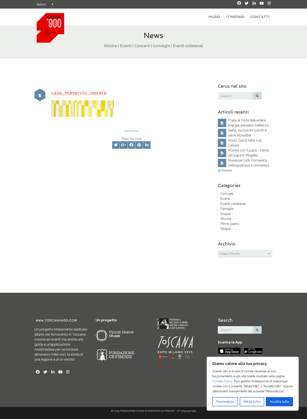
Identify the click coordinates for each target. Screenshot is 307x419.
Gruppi (225, 214)
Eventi (225, 199)
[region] (253, 384)
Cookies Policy (222, 381)
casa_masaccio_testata (79, 93)
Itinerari (235, 17)
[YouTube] (262, 3)
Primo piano (229, 224)
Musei (214, 17)
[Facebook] (239, 3)
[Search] (257, 96)
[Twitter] (247, 3)
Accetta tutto (279, 401)
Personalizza (225, 401)
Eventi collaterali (233, 204)
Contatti (260, 17)
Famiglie (226, 209)
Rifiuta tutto (252, 401)
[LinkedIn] (254, 3)
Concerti (226, 194)
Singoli (225, 229)
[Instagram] (269, 3)
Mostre (225, 219)
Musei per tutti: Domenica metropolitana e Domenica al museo (243, 165)
